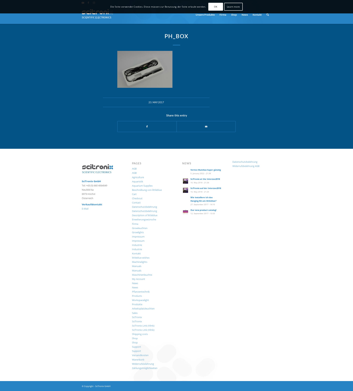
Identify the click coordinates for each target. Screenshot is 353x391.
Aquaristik (137, 181)
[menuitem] (205, 15)
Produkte (137, 304)
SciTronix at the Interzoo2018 (205, 179)
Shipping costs (140, 334)
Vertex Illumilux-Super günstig (205, 169)
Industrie (137, 245)
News (135, 283)
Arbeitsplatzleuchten (143, 308)
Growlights (138, 232)
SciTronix (137, 317)
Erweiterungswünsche (144, 219)
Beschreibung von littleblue (147, 190)
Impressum (138, 236)
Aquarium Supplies (142, 185)
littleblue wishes (140, 257)
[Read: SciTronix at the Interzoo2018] (185, 181)
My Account (138, 279)
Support (136, 346)
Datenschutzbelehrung (144, 206)
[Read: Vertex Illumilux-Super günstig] (185, 172)
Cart (134, 194)
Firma (135, 224)
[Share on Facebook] (146, 126)
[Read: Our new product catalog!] (185, 212)
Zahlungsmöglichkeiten (144, 368)
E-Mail (85, 208)
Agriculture (138, 177)
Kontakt (136, 253)
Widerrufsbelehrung (143, 363)
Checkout (137, 198)
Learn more (233, 6)
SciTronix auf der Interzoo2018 (205, 188)
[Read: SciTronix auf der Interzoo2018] (185, 190)
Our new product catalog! (203, 210)
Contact (136, 202)
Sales (135, 313)
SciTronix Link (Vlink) (143, 325)
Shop (135, 338)
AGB (134, 168)
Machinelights (139, 262)
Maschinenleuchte (142, 274)
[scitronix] (97, 15)
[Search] (267, 15)
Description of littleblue (144, 215)
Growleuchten (139, 228)
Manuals (136, 266)
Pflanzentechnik (141, 291)
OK (215, 6)
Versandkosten (140, 355)
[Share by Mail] (206, 126)
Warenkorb (138, 359)
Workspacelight (140, 300)
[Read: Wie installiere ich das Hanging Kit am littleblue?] (185, 199)
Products (137, 296)
